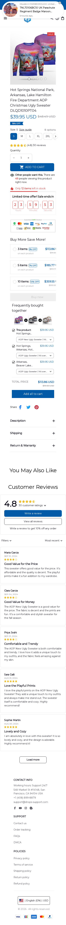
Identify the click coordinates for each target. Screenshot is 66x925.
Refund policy (22, 883)
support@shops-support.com (31, 802)
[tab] (29, 79)
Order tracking (22, 829)
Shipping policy (22, 870)
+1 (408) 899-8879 (25, 797)
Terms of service (23, 864)
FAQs (17, 836)
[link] (11, 10)
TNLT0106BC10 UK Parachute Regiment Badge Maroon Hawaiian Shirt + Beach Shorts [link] (37, 11)
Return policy (21, 877)
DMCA (17, 842)
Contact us (20, 823)
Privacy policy (22, 858)
